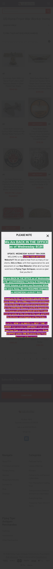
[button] (48, 236)
